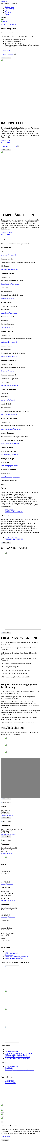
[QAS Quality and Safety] (9, 748)
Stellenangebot (9, 7)
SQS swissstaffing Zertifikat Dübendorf (17, 1057)
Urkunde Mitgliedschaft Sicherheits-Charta (18, 1053)
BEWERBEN (5, 50)
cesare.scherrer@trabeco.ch (9, 454)
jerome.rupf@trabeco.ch (8, 255)
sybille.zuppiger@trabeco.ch (10, 443)
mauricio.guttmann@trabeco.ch (10, 429)
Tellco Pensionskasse (11, 1051)
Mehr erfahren (5, 1136)
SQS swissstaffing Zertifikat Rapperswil (17, 1058)
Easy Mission (9, 1068)
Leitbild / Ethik (9, 1081)
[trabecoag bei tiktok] (20, 1119)
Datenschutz (9, 955)
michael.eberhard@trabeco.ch (10, 385)
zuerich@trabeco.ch (7, 327)
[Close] (6, 58)
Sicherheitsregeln (10, 1083)
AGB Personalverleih (11, 953)
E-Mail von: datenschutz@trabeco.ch (16, 957)
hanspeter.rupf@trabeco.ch (9, 466)
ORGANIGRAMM (11, 510)
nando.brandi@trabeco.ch (9, 342)
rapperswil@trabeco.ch (8, 400)
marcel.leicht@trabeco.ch (9, 313)
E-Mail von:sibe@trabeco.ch (14, 958)
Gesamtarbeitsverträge (12, 1066)
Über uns (8, 12)
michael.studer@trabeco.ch (9, 269)
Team (6, 10)
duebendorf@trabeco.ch (8, 371)
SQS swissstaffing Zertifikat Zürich (16, 1055)
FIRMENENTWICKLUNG (14, 512)
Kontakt (7, 14)
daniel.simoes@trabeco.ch (9, 356)
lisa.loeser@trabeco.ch (8, 298)
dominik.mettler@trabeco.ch (10, 284)
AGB (12, 232)
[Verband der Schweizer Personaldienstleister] (19, 741)
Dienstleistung (9, 8)
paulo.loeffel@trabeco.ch (9, 414)
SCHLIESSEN (5, 142)
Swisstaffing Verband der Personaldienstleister (19, 1070)
